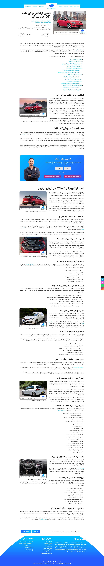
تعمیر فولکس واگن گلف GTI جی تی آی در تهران (71, 64)
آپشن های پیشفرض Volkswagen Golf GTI (70, 83)
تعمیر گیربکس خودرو (30, 264)
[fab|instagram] (80, 176)
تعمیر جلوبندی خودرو (48, 548)
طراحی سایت (40, 563)
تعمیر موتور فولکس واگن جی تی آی (74, 66)
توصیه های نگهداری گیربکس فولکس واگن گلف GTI (68, 72)
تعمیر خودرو (24, 134)
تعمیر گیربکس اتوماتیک (47, 550)
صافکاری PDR (44, 519)
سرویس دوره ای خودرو (78, 367)
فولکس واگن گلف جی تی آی (75, 59)
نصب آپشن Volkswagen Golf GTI (74, 81)
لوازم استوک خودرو (80, 468)
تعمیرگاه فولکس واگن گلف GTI (75, 62)
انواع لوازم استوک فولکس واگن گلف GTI (71, 88)
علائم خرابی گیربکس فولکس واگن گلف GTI (70, 70)
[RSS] (46, 561)
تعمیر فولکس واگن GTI (29, 28)
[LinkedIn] (48, 561)
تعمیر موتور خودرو (48, 541)
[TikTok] (43, 561)
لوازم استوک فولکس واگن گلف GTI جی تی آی (72, 85)
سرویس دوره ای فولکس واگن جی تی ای (73, 79)
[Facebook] (51, 561)
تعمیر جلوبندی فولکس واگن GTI (74, 75)
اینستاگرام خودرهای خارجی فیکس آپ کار (52, 176)
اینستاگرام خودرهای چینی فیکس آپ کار (72, 176)
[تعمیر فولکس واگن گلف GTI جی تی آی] (69, 12)
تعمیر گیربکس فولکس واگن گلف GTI (74, 68)
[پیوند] (52, 6)
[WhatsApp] (58, 561)
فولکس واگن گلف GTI (39, 29)
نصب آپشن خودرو (61, 410)
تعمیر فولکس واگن (80, 50)
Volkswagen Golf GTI (40, 28)
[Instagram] (60, 561)
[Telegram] (55, 561)
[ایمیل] (53, 561)
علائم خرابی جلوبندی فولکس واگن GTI (71, 77)
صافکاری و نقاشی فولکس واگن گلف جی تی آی (72, 90)
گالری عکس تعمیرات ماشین (46, 553)
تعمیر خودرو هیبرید (48, 543)
